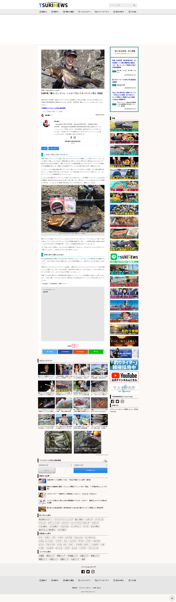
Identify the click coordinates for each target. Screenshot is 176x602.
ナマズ (58, 541)
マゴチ (41, 548)
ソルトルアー (53, 148)
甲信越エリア (73, 556)
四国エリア (64, 559)
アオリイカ (50, 544)
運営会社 (74, 588)
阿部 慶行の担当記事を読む (73, 141)
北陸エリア (84, 556)
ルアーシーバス (54, 523)
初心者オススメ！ (45, 519)
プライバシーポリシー (85, 588)
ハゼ (102, 544)
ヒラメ (41, 544)
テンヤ (86, 526)
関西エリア (43, 559)
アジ (40, 538)
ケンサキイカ (90, 538)
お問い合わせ (97, 588)
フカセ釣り (43, 526)
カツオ (74, 548)
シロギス (95, 544)
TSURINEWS (87, 591)
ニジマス (72, 541)
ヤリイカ (58, 548)
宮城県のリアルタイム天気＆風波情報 (53, 108)
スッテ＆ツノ (76, 526)
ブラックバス (93, 548)
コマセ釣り (54, 526)
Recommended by (100, 454)
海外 (83, 559)
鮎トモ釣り (79, 519)
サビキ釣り (62, 530)
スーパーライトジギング (80, 523)
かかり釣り (95, 526)
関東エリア (61, 556)
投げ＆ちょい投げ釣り (47, 530)
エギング (89, 519)
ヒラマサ (68, 538)
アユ (65, 541)
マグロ (67, 548)
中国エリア (54, 559)
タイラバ (65, 523)
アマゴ (81, 541)
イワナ (88, 541)
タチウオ (96, 541)
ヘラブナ (82, 548)
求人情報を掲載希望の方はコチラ (124, 53)
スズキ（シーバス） (46, 541)
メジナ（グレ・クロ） (65, 544)
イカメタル (64, 526)
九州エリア (75, 559)
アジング (42, 523)
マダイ (47, 538)
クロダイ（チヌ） (82, 544)
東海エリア (95, 556)
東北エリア (50, 556)
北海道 (41, 556)
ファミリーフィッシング (64, 519)
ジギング (95, 523)
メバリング (99, 519)
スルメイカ (78, 538)
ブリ (53, 538)
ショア (44, 148)
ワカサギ (49, 548)
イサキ (60, 538)
